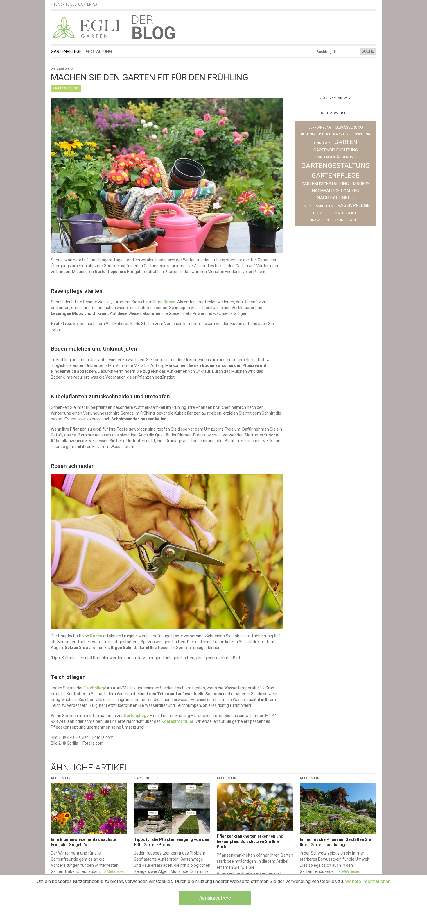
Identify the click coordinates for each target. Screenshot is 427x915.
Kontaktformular (178, 721)
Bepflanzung (319, 127)
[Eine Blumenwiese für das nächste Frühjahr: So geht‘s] (89, 808)
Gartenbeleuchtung (335, 150)
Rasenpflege (353, 205)
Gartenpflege (66, 51)
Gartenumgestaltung (325, 183)
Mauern (361, 183)
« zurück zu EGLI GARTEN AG (74, 4)
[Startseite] (88, 27)
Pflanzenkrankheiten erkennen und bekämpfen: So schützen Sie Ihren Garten (250, 841)
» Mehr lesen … (351, 871)
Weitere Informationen (367, 881)
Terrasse (320, 213)
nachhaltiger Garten (335, 190)
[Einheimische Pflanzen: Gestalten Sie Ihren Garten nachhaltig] (338, 808)
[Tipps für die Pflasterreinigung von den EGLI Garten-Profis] (172, 808)
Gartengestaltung (335, 166)
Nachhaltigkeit (335, 197)
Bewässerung (349, 127)
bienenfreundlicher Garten (325, 134)
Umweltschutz (345, 213)
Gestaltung (99, 51)
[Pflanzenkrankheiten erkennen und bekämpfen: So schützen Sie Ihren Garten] (255, 807)
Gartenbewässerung (335, 157)
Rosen (96, 636)
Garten (345, 141)
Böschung (361, 134)
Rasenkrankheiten (317, 206)
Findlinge (322, 143)
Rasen (169, 301)
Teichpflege (95, 688)
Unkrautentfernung (328, 220)
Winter (356, 220)
